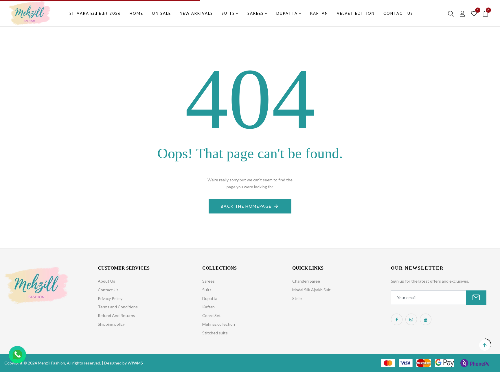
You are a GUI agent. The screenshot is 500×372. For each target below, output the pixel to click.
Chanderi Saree (306, 281)
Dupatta (209, 298)
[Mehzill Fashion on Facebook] (396, 319)
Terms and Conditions (118, 306)
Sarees (208, 281)
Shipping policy (111, 324)
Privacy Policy (110, 298)
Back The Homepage (246, 206)
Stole (297, 298)
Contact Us (108, 289)
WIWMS (135, 362)
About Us (106, 281)
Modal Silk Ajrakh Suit (311, 289)
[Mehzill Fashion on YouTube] (425, 319)
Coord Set (211, 315)
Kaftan (208, 306)
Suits (207, 289)
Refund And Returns (116, 315)
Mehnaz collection (218, 324)
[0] (474, 14)
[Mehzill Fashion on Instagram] (411, 319)
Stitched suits (215, 332)
